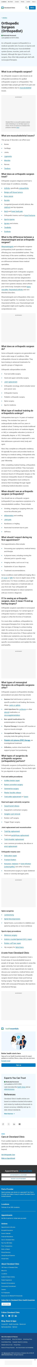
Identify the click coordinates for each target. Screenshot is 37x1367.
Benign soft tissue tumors (13, 192)
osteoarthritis (24, 188)
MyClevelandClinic (6, 1327)
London (28, 1)
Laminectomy (9, 915)
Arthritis (7, 188)
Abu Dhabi (10, 1)
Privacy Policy (17, 1344)
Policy (17, 127)
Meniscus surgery (10, 935)
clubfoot (7, 207)
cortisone (22, 709)
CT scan (4, 578)
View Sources (8, 1114)
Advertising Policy (27, 1339)
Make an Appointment (8, 1158)
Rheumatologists (7, 247)
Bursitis (7, 200)
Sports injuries (9, 219)
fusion (26, 797)
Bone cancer (8, 196)
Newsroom (23, 1324)
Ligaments (8, 156)
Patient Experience (6, 1280)
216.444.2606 (25, 1171)
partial (13, 835)
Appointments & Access (8, 1227)
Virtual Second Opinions (8, 1255)
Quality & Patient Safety (8, 1277)
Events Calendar (5, 1233)
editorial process (9, 1089)
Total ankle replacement (12, 797)
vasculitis (4, 290)
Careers (3, 1289)
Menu (32, 8)
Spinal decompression (12, 919)
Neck (6, 211)
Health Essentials (13, 1324)
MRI (11, 578)
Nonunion (7, 864)
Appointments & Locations (18, 1175)
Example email (5, 1061)
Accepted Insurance (7, 1230)
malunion (15, 864)
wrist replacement (10, 846)
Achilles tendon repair (12, 781)
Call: (5, 1353)
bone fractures (29, 215)
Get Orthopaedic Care (8, 1155)
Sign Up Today (6, 1304)
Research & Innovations (8, 1283)
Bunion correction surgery (13, 785)
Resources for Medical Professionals (11, 1296)
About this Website (17, 1339)
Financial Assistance (7, 1236)
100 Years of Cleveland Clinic (9, 1267)
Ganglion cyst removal (12, 814)
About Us (4, 1270)
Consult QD (4, 1324)
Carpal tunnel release (11, 806)
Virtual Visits (5, 1258)
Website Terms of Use (6, 1344)
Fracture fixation (10, 860)
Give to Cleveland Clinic (7, 1240)
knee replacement (22, 835)
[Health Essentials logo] (12, 1028)
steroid (6, 712)
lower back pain (17, 211)
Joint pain (7, 520)
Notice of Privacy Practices (8, 1347)
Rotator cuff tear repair (12, 943)
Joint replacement (10, 382)
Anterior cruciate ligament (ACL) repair (18, 939)
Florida (22, 1)
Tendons (7, 168)
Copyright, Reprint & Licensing (19, 1342)
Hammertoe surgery (11, 789)
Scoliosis (7, 231)
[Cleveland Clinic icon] (2, 1028)
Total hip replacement (12, 831)
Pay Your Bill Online (6, 1243)
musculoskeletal (25, 88)
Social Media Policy (6, 1342)
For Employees (5, 1292)
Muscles (7, 160)
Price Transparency (6, 1246)
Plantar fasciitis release (12, 793)
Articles (4, 17)
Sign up (18, 1065)
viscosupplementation (12, 715)
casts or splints (14, 705)
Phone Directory (5, 1252)
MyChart (14, 1327)
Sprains (7, 223)
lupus (29, 287)
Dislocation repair (10, 856)
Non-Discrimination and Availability (24, 1347)
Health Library (21, 1087)
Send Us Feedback (6, 1339)
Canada (17, 1)
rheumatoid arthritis (16, 290)
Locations (4, 1274)
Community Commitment (8, 1286)
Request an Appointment (18, 1178)
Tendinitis (7, 227)
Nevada (34, 1)
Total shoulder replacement (14, 839)
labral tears (20, 947)
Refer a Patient (5, 1249)
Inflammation (9, 516)
